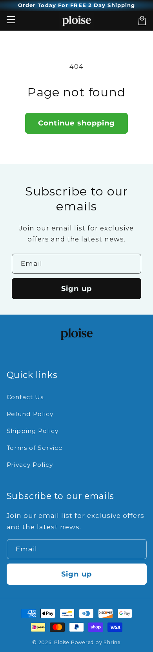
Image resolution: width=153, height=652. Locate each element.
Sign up (76, 288)
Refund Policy (30, 414)
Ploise (61, 642)
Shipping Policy (33, 431)
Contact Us (25, 397)
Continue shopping (76, 123)
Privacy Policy (30, 464)
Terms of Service (35, 447)
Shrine (112, 642)
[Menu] (10, 20)
